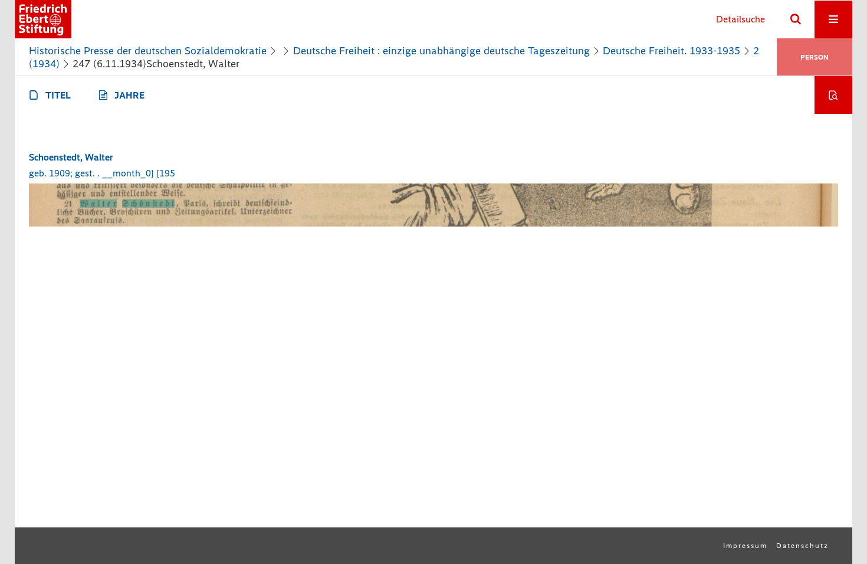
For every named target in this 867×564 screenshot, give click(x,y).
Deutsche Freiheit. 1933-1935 (671, 50)
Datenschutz (802, 546)
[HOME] (43, 19)
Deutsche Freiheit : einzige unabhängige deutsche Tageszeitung (441, 50)
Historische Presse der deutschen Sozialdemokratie (148, 50)
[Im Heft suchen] (833, 95)
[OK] (796, 19)
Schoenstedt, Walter (71, 157)
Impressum (745, 546)
